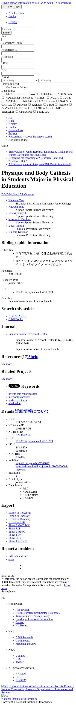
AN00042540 (23, 434)
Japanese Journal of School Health (27, 334)
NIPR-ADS (44, 108)
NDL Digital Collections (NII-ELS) (25, 97)
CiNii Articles (28, 101)
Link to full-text (10, 83)
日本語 (12, 22)
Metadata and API (26, 643)
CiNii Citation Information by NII (20, 2)
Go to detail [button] (46, 2)
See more (6, 363)
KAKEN (37, 104)
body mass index (17, 400)
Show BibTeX (16, 531)
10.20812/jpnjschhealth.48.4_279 (34, 441)
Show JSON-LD (17, 541)
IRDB (20, 94)
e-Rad (50, 104)
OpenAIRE (25, 111)
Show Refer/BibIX (19, 525)
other (11, 559)
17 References (26, 194)
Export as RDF (16, 522)
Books (12, 16)
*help (33, 356)
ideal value (14, 403)
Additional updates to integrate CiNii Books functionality (40, 164)
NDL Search (64, 94)
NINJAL (10, 101)
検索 (18, 6)
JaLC (8, 94)
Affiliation (7, 56)
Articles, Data (16, 13)
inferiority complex (19, 396)
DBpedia (22, 104)
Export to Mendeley (19, 519)
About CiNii (23, 609)
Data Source (8, 90)
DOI (4, 70)
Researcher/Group (11, 42)
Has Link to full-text (16, 87)
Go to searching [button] (62, 2)
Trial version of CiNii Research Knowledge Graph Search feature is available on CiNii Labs (40, 153)
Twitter (20, 661)
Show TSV (14, 534)
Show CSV (14, 537)
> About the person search (37, 136)
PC (3, 597)
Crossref (33, 94)
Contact (20, 622)
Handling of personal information (34, 619)
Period (5, 77)
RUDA (54, 97)
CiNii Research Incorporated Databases (38, 612)
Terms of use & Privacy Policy (33, 616)
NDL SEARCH (17, 316)
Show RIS (14, 528)
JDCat (67, 97)
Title (3, 36)
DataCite (47, 94)
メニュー (7, 6)
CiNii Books (48, 101)
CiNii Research (24, 637)
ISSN (4, 63)
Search (6, 32)
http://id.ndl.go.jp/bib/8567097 (32, 463)
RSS (18, 658)
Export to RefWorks (19, 512)
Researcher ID (9, 49)
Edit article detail (17, 556)
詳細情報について (32, 411)
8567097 (20, 456)
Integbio (63, 104)
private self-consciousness (22, 393)
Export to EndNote (19, 515)
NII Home (21, 625)
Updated (20, 655)
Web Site (12, 194)
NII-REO (21, 680)
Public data (42, 111)
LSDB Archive (24, 108)
